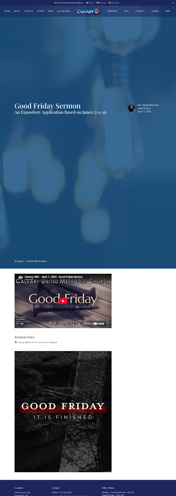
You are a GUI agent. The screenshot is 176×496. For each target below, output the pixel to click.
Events (40, 11)
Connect (140, 11)
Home (7, 11)
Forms (155, 11)
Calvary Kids (63, 11)
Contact (28, 11)
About (17, 11)
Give (126, 11)
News (50, 11)
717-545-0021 (65, 492)
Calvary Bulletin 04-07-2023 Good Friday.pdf (37, 342)
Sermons (112, 11)
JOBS (168, 11)
